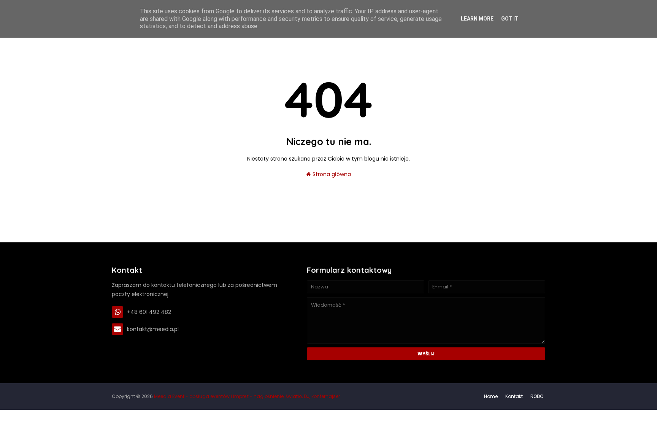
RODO (536, 396)
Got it (510, 19)
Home (491, 396)
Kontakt (514, 396)
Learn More (477, 19)
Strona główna (331, 174)
